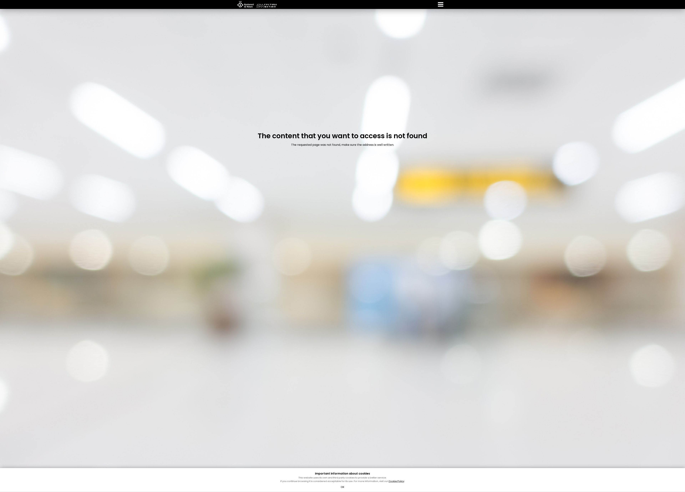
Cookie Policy (396, 481)
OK (342, 487)
